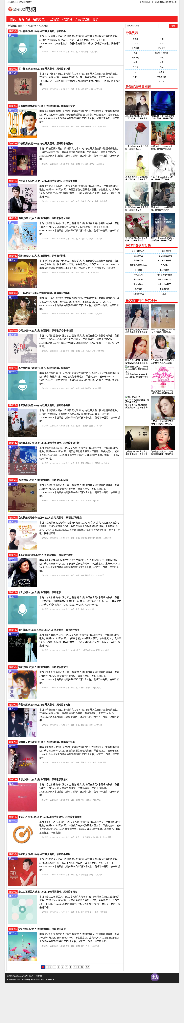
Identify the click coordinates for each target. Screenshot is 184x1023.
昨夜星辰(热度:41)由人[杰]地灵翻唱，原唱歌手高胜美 (45, 143)
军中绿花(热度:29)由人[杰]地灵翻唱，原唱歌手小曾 (44, 68)
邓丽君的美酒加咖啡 (138, 265)
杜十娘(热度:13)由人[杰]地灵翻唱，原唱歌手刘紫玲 (44, 293)
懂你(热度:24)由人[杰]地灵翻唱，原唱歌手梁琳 (42, 256)
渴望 (83, 501)
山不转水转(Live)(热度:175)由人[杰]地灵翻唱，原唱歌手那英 (48, 630)
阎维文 (88, 800)
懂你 (83, 273)
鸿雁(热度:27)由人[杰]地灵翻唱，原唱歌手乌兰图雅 (44, 218)
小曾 (91, 89)
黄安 (94, 127)
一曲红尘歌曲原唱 (164, 256)
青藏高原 (84, 725)
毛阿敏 (88, 501)
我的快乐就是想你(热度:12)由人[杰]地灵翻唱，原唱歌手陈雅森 (50, 517)
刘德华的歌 (164, 289)
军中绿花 (84, 89)
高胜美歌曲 (138, 256)
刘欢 (93, 576)
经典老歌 (39, 19)
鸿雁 (83, 239)
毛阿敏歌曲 (164, 270)
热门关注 (172, 2)
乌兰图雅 (89, 239)
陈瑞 (138, 53)
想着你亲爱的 (86, 763)
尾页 (87, 967)
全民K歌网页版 (36, 980)
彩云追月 (84, 875)
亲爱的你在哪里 (164, 284)
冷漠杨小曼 (164, 77)
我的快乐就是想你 (88, 538)
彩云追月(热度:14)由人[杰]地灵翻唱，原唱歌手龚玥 (44, 854)
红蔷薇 (164, 72)
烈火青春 (84, 52)
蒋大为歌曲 (138, 284)
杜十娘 (83, 314)
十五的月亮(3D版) (88, 837)
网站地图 (39, 976)
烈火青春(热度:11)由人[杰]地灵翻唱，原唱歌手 (42, 31)
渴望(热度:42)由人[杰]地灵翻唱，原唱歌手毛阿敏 (43, 480)
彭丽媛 (97, 463)
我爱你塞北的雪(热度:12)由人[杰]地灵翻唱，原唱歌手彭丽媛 (48, 443)
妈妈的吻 (164, 265)
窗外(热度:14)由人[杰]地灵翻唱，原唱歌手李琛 (42, 929)
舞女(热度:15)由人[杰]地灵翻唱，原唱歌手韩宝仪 (43, 667)
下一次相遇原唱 (164, 251)
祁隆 (94, 763)
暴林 (96, 201)
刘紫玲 (90, 314)
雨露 (164, 62)
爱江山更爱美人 (87, 912)
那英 (98, 650)
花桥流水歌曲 (138, 294)
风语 (164, 43)
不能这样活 (85, 576)
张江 (96, 912)
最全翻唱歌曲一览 (147, 2)
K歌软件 (67, 19)
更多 (95, 19)
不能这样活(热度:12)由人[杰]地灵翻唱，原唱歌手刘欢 (45, 555)
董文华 (98, 837)
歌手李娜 (138, 270)
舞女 (83, 688)
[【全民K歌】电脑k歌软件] (21, 11)
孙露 (138, 62)
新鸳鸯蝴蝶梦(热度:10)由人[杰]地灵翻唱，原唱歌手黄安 (46, 106)
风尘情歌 (53, 19)
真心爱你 (138, 289)
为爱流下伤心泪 (87, 201)
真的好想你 (138, 260)
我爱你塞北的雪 (87, 463)
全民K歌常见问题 (161, 2)
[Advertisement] (86, 1003)
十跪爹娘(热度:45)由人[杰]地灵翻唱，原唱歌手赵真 (44, 405)
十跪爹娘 (84, 426)
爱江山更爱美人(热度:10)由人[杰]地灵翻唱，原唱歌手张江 (47, 891)
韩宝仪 (88, 688)
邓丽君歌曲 (82, 19)
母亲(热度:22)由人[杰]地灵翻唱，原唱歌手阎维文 (43, 779)
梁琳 (87, 273)
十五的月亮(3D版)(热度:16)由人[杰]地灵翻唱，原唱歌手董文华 (50, 817)
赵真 (91, 426)
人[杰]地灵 (93, 52)
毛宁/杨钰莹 (90, 351)
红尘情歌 (164, 48)
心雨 (83, 351)
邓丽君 (138, 43)
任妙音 (138, 67)
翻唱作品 (24, 19)
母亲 (83, 800)
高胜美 (92, 164)
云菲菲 (164, 81)
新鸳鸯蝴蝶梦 (86, 127)
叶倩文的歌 (138, 275)
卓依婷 (138, 39)
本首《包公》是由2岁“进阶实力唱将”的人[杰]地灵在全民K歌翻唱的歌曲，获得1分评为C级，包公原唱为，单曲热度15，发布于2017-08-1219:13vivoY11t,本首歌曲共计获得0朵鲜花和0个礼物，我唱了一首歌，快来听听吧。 (80, 601)
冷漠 (164, 58)
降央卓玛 (138, 58)
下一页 (80, 967)
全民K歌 (10, 2)
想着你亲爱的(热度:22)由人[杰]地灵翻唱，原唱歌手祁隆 (46, 742)
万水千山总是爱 (164, 260)
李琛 (87, 946)
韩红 (91, 725)
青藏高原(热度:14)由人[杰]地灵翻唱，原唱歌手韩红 (44, 704)
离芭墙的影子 (86, 388)
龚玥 (91, 875)
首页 (13, 19)
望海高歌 (138, 48)
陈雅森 (98, 538)
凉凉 (164, 294)
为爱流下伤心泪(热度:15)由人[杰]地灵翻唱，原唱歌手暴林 (47, 181)
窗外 (83, 946)
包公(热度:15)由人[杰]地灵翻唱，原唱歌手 (39, 592)
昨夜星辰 (84, 164)
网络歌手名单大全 (164, 275)
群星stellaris (138, 279)
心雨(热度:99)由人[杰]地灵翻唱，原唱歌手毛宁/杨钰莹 (45, 330)
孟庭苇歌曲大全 (138, 251)
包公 (83, 609)
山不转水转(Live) (88, 650)
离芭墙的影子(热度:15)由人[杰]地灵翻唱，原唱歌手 (44, 368)
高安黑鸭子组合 (164, 53)
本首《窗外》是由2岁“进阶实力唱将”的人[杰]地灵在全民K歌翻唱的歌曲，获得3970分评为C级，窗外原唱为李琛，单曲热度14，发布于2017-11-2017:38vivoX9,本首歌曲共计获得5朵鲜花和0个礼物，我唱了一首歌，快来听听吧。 (79, 938)
